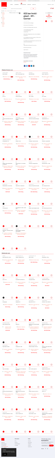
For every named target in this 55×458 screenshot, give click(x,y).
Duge (3, 117)
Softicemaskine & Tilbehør (32, 117)
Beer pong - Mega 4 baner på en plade (34, 185)
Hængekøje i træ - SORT (19, 346)
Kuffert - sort (44, 391)
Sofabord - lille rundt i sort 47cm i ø (33, 391)
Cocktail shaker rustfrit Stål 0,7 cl (20, 279)
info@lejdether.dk (5, 446)
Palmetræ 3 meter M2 (19, 96)
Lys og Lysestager (31, 300)
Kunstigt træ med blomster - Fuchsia (8, 413)
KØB (29, 136)
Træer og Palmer (18, 117)
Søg (33, 8)
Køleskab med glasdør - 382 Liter (33, 346)
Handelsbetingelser (17, 443)
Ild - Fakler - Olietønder (45, 278)
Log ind (53, 4)
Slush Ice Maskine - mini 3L (32, 413)
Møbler (30, 139)
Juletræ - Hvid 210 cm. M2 (19, 413)
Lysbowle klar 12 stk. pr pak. (45, 279)
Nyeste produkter (23, 4)
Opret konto (49, 4)
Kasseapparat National (32, 279)
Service (17, 184)
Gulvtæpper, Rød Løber (45, 72)
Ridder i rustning (31, 257)
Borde (29, 367)
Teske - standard (31, 96)
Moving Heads (30, 72)
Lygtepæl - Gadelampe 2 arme (20, 257)
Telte (42, 139)
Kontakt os (34, 4)
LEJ (46, 21)
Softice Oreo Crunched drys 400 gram (34, 118)
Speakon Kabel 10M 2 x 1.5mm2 (7, 257)
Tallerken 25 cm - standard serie (20, 185)
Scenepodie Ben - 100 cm (45, 257)
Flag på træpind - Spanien (6, 346)
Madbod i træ (17, 324)
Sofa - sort (4, 96)
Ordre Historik (30, 442)
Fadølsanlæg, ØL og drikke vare (7, 139)
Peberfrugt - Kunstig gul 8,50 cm (33, 163)
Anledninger (17, 4)
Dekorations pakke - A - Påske (46, 163)
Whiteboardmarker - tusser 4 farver (7, 185)
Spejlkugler (17, 300)
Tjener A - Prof (5, 279)
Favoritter (29, 445)
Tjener (3, 278)
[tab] (3, 14)
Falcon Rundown (19, 455)
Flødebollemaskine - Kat (45, 118)
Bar (16, 367)
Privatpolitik (16, 445)
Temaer (11, 4)
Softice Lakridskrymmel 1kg (6, 324)
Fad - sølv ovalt (44, 96)
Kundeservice (30, 446)
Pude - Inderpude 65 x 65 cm (46, 185)
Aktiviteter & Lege (44, 117)
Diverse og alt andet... (45, 412)
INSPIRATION (29, 4)
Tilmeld (51, 445)
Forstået (5, 454)
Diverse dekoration (31, 278)
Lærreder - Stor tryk (18, 72)
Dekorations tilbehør (44, 367)
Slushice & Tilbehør (5, 72)
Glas (3, 300)
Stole (16, 139)
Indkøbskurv (29, 443)
